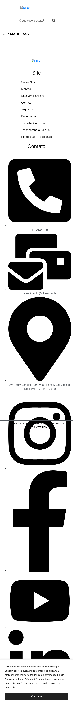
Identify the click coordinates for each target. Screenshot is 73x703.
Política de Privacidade (36, 136)
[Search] (54, 20)
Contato (26, 102)
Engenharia (28, 116)
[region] (36, 681)
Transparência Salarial (35, 130)
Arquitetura (28, 109)
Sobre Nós (28, 82)
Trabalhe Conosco (33, 123)
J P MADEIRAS (16, 34)
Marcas (26, 89)
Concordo (36, 696)
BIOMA (29, 427)
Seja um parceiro (32, 96)
